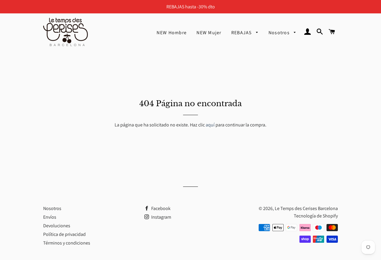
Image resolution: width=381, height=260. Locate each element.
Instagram (160, 217)
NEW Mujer (208, 32)
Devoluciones (56, 226)
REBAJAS (242, 32)
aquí (210, 125)
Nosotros (279, 32)
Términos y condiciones (66, 243)
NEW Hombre (172, 32)
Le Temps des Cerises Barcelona (306, 208)
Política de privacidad (64, 234)
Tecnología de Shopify (316, 216)
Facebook (160, 208)
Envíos (49, 217)
